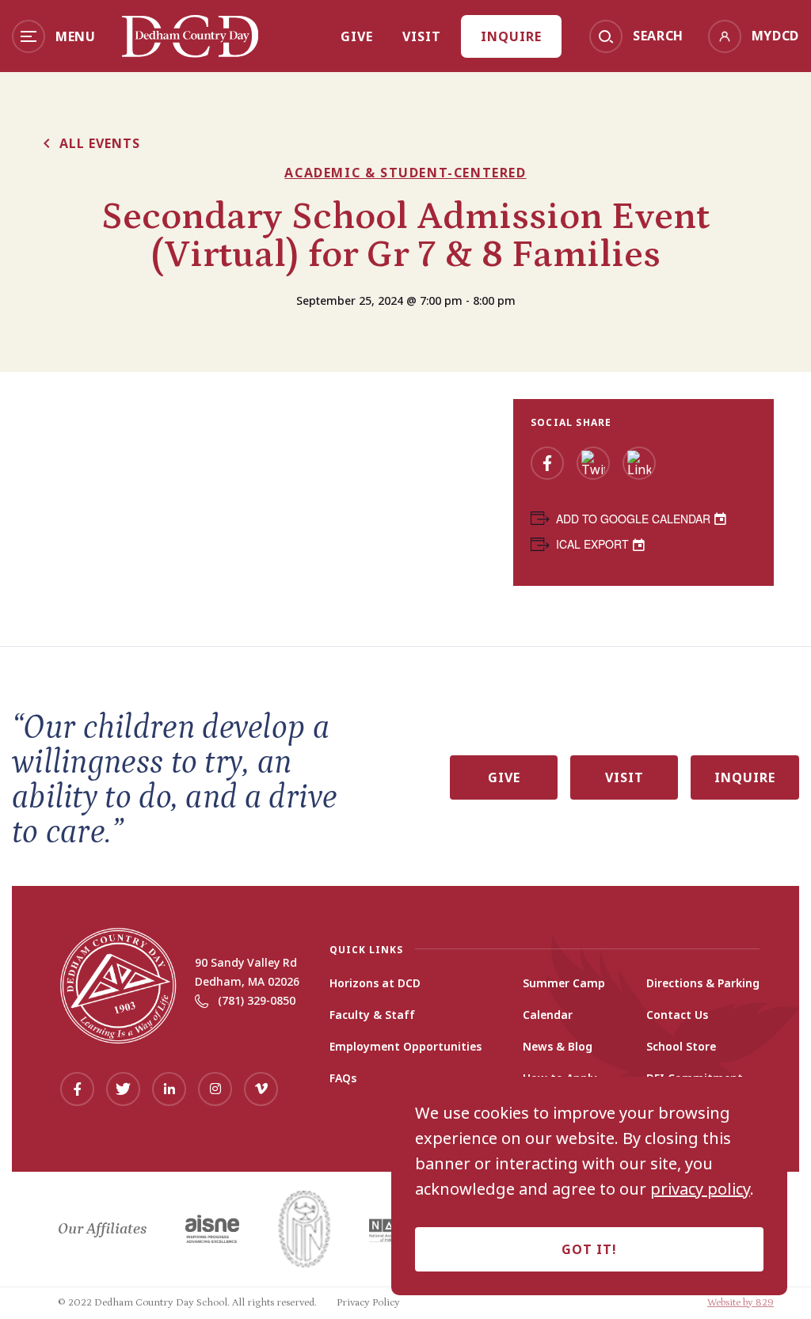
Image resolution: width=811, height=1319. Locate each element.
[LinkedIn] (639, 463)
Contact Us (677, 1015)
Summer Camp (564, 983)
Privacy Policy (368, 1303)
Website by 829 (740, 1303)
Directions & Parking (703, 983)
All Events (99, 143)
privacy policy (700, 1189)
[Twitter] (593, 463)
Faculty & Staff (372, 1015)
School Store (681, 1046)
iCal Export (592, 544)
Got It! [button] (589, 1249)
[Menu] (28, 36)
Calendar (548, 1015)
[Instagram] (215, 1089)
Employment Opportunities (405, 1046)
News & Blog (557, 1046)
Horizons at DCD (375, 983)
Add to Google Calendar (633, 518)
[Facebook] (547, 463)
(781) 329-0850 (256, 1000)
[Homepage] (190, 52)
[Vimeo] (261, 1089)
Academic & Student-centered (405, 172)
